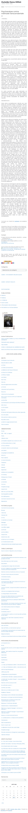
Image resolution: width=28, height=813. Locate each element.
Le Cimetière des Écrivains (7, 541)
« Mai (2, 803)
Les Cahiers (3, 377)
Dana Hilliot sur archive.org (7, 243)
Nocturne (3, 391)
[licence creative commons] (14, 249)
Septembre (3, 469)
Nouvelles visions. (5, 419)
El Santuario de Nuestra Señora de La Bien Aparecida (13, 412)
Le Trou (3, 517)
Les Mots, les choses (5, 687)
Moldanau (3, 297)
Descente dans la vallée (6, 362)
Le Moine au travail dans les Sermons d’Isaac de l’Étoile (13, 636)
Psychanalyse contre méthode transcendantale (12, 694)
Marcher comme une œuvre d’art (8, 682)
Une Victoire (4, 524)
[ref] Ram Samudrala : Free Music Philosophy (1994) (13, 743)
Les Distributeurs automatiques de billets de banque (13, 402)
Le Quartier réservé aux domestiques (9, 448)
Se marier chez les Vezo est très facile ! (10, 574)
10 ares (2, 431)
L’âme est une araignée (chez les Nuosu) (10, 591)
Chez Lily (3, 382)
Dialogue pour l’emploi (6, 477)
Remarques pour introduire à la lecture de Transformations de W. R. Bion (10, 700)
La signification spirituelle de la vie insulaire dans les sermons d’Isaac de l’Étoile (13, 631)
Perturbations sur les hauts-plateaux (9, 307)
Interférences (4, 659)
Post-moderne (4, 457)
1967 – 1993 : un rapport (6, 433)
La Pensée (3, 479)
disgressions (4, 501)
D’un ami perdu (4, 414)
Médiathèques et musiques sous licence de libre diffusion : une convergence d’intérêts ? (12, 762)
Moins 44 (3, 455)
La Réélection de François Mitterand (9, 370)
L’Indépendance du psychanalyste (8, 674)
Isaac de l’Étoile (4, 625)
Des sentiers (4, 563)
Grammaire (4, 655)
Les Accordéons (4, 532)
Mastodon (10, 239)
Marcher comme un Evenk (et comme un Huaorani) (13, 572)
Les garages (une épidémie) (7, 452)
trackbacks (16, 221)
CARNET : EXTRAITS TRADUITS (8, 282)
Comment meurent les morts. (8, 498)
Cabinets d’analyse (5, 734)
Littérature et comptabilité (7, 472)
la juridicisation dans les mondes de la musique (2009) (13, 748)
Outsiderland (4, 242)
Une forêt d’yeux (5, 609)
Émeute (3, 510)
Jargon (2, 662)
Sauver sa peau (4, 302)
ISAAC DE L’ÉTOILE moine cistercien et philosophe (12, 349)
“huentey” (3, 585)
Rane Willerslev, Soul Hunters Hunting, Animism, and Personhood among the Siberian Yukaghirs (13, 604)
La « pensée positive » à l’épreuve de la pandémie (12, 717)
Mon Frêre (3, 379)
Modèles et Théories (5, 692)
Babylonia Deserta (5, 634)
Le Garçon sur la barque (6, 372)
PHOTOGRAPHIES (5, 289)
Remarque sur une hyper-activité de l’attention (12, 697)
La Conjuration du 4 (5, 643)
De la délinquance (5, 496)
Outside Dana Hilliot (15, 809)
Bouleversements (5, 579)
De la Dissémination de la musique (9, 746)
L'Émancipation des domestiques (8, 305)
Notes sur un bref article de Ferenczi (9, 715)
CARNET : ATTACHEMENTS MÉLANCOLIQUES (11, 274)
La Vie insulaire (4, 407)
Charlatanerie (4, 720)
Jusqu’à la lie (4, 489)
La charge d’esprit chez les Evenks (9, 593)
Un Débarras (4, 300)
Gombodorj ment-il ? (6, 611)
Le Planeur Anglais (5, 374)
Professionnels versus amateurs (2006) (10, 765)
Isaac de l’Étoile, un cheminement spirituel (11, 627)
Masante (3, 467)
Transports (3, 462)
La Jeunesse (4, 481)
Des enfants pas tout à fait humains (9, 561)
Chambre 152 (4, 515)
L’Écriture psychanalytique (7, 669)
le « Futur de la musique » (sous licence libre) (11, 741)
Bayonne (3, 409)
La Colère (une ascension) (7, 367)
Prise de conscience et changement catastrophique (13, 732)
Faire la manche (5, 424)
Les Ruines (3, 529)
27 (13, 797)
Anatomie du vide (5, 537)
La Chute (3, 365)
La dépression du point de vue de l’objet (10, 727)
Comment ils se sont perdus (7, 508)
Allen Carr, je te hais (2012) (7, 491)
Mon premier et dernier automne (8, 417)
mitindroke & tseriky (6, 576)
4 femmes (3, 512)
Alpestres (3, 295)
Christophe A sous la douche (7, 360)
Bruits (2, 645)
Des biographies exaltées (7, 494)
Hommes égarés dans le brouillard (9, 384)
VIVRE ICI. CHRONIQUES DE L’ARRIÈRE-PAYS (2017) (13, 347)
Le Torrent (3, 387)
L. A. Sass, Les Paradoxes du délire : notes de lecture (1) (13, 664)
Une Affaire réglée (5, 527)
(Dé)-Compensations (6, 722)
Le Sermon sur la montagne (7, 539)
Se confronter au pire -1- (6, 685)
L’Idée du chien (4, 438)
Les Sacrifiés (4, 400)
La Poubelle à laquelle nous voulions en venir (11, 440)
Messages (3, 522)
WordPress (3, 810)
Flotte (2, 435)
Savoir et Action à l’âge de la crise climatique (11, 550)
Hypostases (4, 657)
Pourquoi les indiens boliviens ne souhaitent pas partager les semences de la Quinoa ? (12, 596)
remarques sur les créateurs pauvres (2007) (11, 772)
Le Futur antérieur (5, 445)
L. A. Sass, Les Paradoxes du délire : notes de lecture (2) (13, 667)
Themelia (10, 810)
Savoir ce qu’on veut (6, 725)
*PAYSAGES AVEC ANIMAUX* (7, 342)
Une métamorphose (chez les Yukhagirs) (10, 606)
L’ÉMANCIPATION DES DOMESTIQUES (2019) (11, 544)
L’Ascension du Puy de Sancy (7, 389)
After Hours (4, 405)
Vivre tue (3, 484)
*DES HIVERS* (4, 344)
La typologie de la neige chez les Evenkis (10, 566)
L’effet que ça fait (5, 671)
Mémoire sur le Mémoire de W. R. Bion (10, 690)
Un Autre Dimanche (5, 460)
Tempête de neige (5, 486)
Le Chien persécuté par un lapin (8, 443)
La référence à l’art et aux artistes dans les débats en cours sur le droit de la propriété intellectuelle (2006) (13, 751)
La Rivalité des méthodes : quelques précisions (11, 676)
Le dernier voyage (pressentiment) (9, 422)
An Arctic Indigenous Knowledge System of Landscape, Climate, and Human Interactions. (13, 569)
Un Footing (4, 474)
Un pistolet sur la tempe (6, 520)
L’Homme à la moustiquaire (7, 394)
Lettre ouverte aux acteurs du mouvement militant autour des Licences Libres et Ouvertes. (13, 759)
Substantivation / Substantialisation (9, 705)
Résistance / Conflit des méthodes (9, 703)
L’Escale (3, 464)
